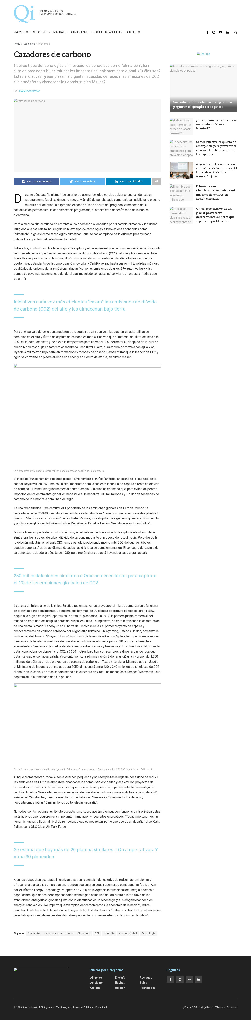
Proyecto (21, 32)
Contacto (133, 32)
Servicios (232, 1007)
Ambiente (34, 933)
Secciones (40, 32)
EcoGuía (96, 32)
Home (17, 43)
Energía (120, 977)
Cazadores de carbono (58, 933)
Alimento (96, 977)
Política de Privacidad (95, 1007)
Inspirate (59, 32)
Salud (143, 982)
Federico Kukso (29, 90)
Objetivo (206, 1007)
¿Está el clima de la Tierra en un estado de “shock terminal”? (216, 124)
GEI (97, 933)
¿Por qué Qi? (190, 1007)
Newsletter (114, 32)
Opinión (120, 987)
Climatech (83, 933)
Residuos (146, 977)
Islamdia (109, 933)
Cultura (95, 987)
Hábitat (120, 982)
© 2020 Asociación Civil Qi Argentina (34, 1007)
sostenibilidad (128, 933)
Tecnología (44, 43)
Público (219, 1007)
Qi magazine (79, 32)
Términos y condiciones (69, 1007)
